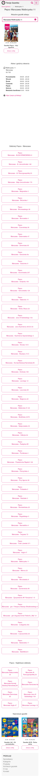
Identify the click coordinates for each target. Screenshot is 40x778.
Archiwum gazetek (10, 766)
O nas (5, 769)
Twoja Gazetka (12, 2)
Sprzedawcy (8, 759)
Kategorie (7, 761)
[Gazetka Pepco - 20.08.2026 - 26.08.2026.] (11, 33)
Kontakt (6, 771)
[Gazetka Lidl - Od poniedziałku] (10, 727)
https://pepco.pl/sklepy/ (13, 95)
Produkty (6, 764)
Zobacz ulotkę (11, 51)
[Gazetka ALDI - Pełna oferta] (30, 727)
